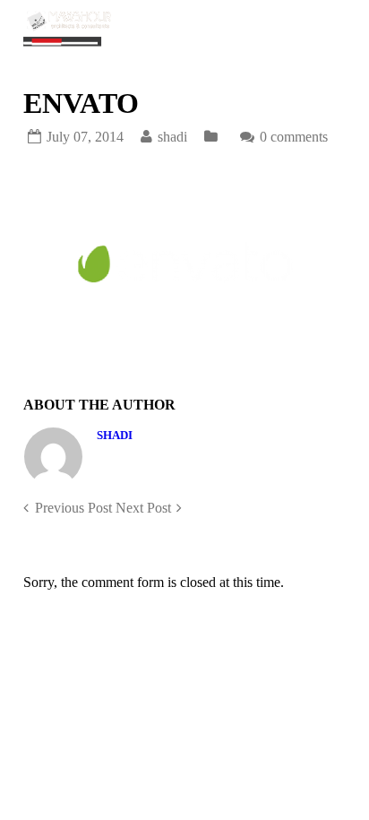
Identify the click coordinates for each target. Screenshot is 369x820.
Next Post (143, 507)
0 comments (294, 136)
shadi (115, 435)
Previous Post (73, 507)
